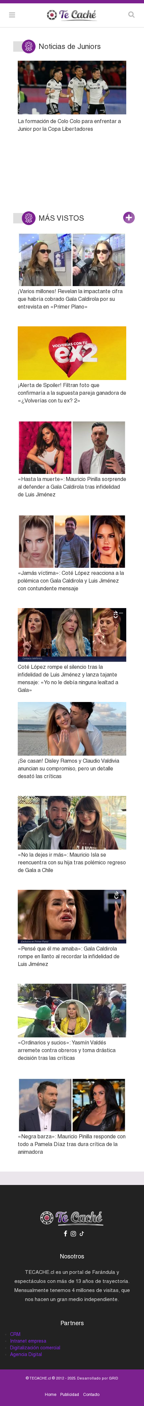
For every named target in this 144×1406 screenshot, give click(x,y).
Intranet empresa (28, 1341)
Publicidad (69, 1394)
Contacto (91, 1394)
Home (50, 1394)
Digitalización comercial (35, 1347)
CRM (15, 1334)
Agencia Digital (26, 1354)
